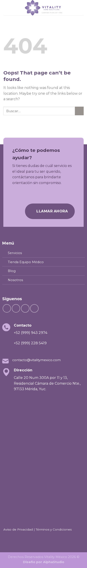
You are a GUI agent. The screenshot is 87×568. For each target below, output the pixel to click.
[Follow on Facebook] (7, 308)
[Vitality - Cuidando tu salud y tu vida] (43, 8)
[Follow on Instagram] (16, 308)
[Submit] (79, 111)
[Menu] (6, 7)
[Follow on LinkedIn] (25, 308)
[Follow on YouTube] (34, 308)
